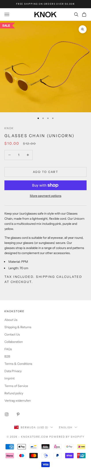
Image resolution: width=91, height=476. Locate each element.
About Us (10, 320)
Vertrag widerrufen (17, 401)
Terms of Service (16, 386)
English (65, 427)
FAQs (8, 349)
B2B (7, 356)
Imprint (9, 378)
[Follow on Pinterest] (18, 414)
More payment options (45, 196)
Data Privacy (13, 371)
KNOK (9, 128)
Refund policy (13, 393)
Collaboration (13, 342)
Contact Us (12, 334)
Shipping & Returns (17, 327)
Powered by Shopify (66, 436)
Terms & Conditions (18, 364)
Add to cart (45, 172)
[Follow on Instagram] (6, 414)
